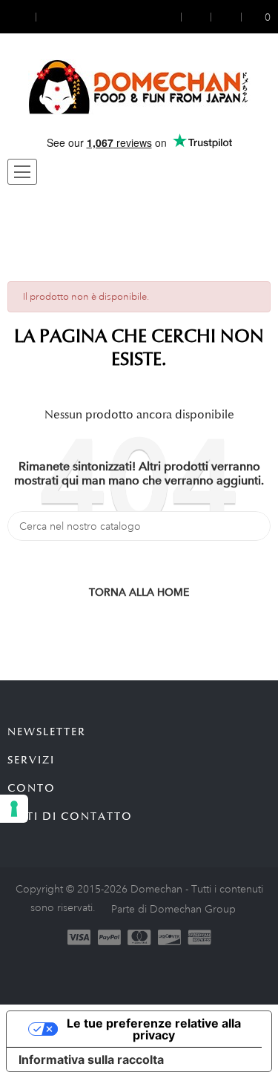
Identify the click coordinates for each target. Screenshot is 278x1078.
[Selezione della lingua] (50, 16)
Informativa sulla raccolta (91, 1059)
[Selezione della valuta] (21, 16)
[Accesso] (172, 16)
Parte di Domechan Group (173, 909)
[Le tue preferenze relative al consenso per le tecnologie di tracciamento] (14, 809)
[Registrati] (196, 16)
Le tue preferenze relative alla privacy (154, 1029)
